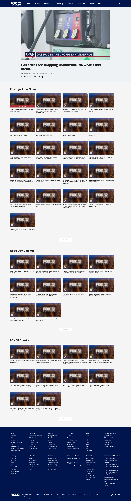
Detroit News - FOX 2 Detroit (73, 463)
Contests (88, 467)
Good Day (13, 444)
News (13, 433)
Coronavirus (32, 460)
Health (32, 456)
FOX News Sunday (16, 451)
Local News (14, 436)
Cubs (87, 442)
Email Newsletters (91, 462)
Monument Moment (54, 467)
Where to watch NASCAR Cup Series (111, 467)
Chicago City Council (73, 448)
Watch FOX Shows (109, 446)
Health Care (32, 467)
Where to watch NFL (110, 458)
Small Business (15, 471)
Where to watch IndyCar (111, 470)
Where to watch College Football (111, 461)
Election (69, 436)
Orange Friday (52, 469)
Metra (50, 442)
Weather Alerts (33, 438)
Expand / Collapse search (119, 3)
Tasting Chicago (52, 465)
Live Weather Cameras (36, 436)
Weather (32, 433)
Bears (87, 436)
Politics (70, 433)
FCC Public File (90, 475)
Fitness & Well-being (35, 465)
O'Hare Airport (52, 444)
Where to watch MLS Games (110, 484)
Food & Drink (108, 442)
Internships (89, 473)
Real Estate (14, 469)
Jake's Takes (108, 436)
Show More (65, 240)
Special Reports (15, 446)
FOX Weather (33, 448)
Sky (87, 448)
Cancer (31, 458)
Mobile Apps (89, 460)
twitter (115, 494)
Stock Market (14, 473)
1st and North (52, 458)
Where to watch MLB (110, 464)
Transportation (52, 436)
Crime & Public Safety (17, 442)
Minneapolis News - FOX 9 (74, 466)
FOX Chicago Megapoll (17, 448)
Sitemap (88, 480)
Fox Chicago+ (108, 440)
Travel (50, 438)
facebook (108, 494)
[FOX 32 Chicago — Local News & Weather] (16, 4)
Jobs (12, 465)
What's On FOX (108, 438)
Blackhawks (89, 438)
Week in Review (52, 460)
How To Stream (90, 458)
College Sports (90, 451)
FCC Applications (90, 477)
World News (14, 440)
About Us (89, 456)
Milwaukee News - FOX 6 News (74, 459)
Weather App (33, 444)
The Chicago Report (72, 440)
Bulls (87, 440)
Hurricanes (32, 446)
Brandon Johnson (72, 446)
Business (13, 458)
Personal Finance (15, 467)
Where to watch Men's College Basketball (110, 473)
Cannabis (32, 462)
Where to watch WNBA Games (111, 480)
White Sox (89, 444)
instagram (111, 494)
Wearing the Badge (53, 462)
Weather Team (33, 442)
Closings (31, 440)
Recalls (31, 469)
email (119, 494)
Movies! (106, 444)
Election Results (71, 438)
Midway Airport (52, 446)
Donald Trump (71, 442)
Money (13, 456)
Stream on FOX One (112, 456)
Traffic (50, 433)
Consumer (14, 460)
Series (50, 456)
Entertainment (110, 433)
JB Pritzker (70, 444)
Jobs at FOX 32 (90, 471)
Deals (12, 462)
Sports (88, 433)
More (100, 4)
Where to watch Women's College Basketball (111, 476)
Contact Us (89, 465)
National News (15, 438)
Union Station (52, 448)
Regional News (73, 456)
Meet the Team (90, 469)
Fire (87, 446)
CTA (49, 440)
